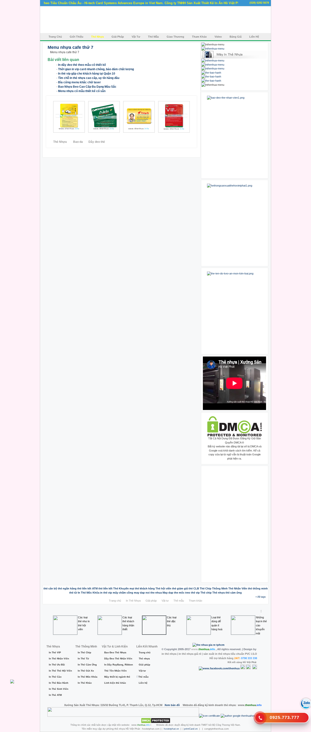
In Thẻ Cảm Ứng (87, 664)
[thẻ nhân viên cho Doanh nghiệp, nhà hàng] (63, 116)
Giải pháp (151, 600)
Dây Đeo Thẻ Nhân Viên (117, 658)
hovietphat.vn (171, 728)
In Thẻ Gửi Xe (86, 670)
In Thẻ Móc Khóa (87, 676)
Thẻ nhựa (144, 658)
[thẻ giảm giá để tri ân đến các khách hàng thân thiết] (98, 116)
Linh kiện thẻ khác (115, 682)
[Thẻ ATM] (212, 60)
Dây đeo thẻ (96, 142)
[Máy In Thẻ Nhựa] (234, 57)
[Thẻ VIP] (212, 68)
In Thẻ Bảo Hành (58, 682)
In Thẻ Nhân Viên (59, 658)
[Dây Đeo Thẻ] (211, 80)
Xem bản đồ (172, 705)
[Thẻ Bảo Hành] (211, 72)
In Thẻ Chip (84, 652)
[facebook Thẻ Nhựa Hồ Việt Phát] (234, 135)
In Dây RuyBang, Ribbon (117, 664)
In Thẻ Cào (55, 676)
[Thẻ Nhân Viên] (212, 48)
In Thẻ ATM (55, 695)
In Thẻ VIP (55, 652)
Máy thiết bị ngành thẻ (117, 676)
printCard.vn (191, 728)
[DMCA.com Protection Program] (234, 435)
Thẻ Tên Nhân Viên (115, 670)
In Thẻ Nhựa (133, 600)
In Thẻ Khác (85, 682)
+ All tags (260, 596)
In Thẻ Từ (83, 658)
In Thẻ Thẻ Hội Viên (59, 670)
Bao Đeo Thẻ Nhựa (115, 652)
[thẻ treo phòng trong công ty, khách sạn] (171, 116)
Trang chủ (115, 600)
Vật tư (165, 600)
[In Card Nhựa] (211, 76)
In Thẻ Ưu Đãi (57, 664)
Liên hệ (143, 682)
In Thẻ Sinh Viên (58, 689)
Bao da (78, 142)
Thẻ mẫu (178, 600)
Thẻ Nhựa (60, 142)
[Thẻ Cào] (212, 64)
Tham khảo (195, 600)
